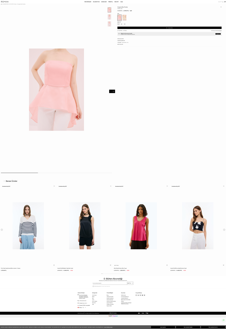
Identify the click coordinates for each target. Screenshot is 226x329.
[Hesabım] (222, 1)
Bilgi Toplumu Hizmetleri (125, 299)
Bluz (15, 4)
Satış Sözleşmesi (110, 299)
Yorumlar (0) (122, 42)
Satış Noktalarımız (124, 298)
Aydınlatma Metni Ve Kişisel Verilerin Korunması (126, 303)
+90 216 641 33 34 (82, 300)
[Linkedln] (138, 295)
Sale (93, 304)
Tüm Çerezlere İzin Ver (213, 327)
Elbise (93, 296)
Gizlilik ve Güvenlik (110, 304)
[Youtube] (142, 295)
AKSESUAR (104, 1)
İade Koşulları (120, 44)
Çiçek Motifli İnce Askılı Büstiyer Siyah (178, 268)
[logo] (5, 2)
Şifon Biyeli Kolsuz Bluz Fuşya (120, 268)
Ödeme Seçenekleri (121, 40)
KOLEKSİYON (96, 1)
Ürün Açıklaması (120, 38)
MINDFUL (110, 1)
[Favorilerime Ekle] (54, 186)
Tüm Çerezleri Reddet (188, 327)
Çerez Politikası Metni (108, 327)
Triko (93, 299)
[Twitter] (140, 295)
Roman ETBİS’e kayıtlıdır (84, 305)
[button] (111, 91)
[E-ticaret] (113, 316)
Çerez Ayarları (163, 327)
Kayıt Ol (129, 283)
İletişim (122, 301)
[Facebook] (136, 295)
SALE (121, 1)
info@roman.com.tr (83, 303)
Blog (108, 295)
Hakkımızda (123, 295)
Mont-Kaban (94, 301)
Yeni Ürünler (94, 295)
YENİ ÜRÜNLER (87, 1)
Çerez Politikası (110, 302)
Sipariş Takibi (109, 305)
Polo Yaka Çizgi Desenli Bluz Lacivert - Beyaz (10, 268)
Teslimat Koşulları (110, 296)
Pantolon (94, 302)
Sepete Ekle (170, 27)
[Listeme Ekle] (221, 7)
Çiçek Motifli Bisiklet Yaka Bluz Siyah (65, 268)
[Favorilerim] (220, 1)
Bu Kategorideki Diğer (216, 30)
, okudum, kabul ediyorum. (102, 286)
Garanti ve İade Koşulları (111, 301)
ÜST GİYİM (11, 4)
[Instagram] (144, 295)
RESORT (117, 1)
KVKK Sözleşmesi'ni (97, 286)
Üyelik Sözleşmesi (110, 298)
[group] (56, 89)
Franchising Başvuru (125, 296)
